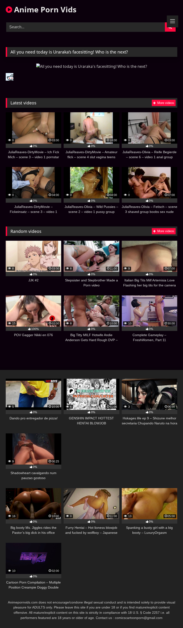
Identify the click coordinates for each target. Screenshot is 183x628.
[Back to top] (168, 613)
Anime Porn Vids (44, 9)
